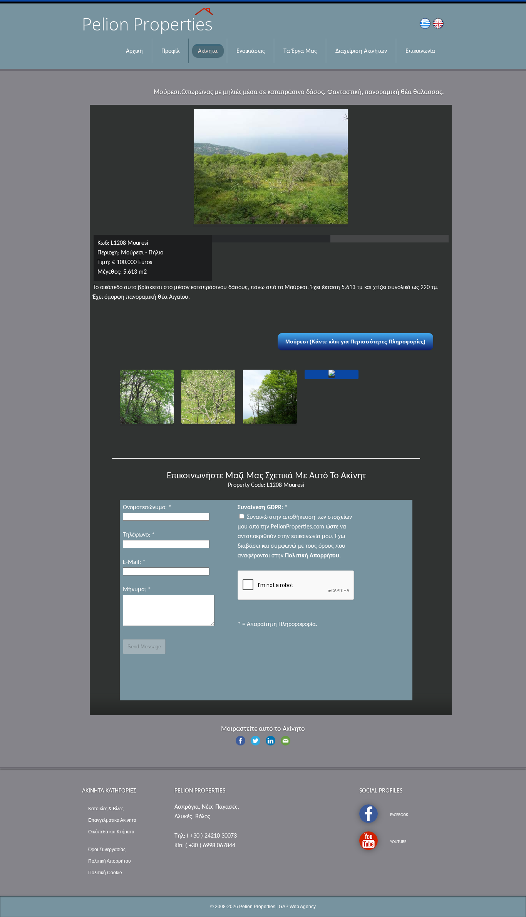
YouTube (398, 842)
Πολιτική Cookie (105, 872)
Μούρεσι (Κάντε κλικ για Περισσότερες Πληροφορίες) (355, 341)
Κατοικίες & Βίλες (106, 808)
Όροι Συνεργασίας (107, 849)
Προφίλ (170, 51)
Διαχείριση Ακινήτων (361, 51)
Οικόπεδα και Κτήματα (111, 832)
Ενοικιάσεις (250, 51)
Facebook (399, 815)
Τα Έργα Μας (300, 51)
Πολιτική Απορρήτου (109, 861)
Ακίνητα (208, 51)
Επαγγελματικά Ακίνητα (112, 820)
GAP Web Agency (297, 906)
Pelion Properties (257, 906)
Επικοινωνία (420, 51)
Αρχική (134, 51)
